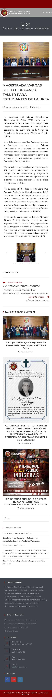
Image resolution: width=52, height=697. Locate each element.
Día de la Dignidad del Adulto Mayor (17, 533)
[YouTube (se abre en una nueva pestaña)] (29, 4)
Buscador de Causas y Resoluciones (21, 620)
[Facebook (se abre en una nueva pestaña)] (23, 4)
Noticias (38, 107)
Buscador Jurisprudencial (17, 627)
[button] (6, 252)
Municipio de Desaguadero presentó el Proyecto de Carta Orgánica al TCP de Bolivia (26, 345)
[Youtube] (13, 679)
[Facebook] (7, 679)
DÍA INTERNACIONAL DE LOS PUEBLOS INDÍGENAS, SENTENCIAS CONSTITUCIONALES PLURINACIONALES (26, 502)
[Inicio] (3, 28)
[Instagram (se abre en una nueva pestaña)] (26, 4)
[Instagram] (20, 679)
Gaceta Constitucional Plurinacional (21, 623)
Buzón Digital (12, 631)
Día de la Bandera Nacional (14, 546)
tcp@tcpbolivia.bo (19, 667)
